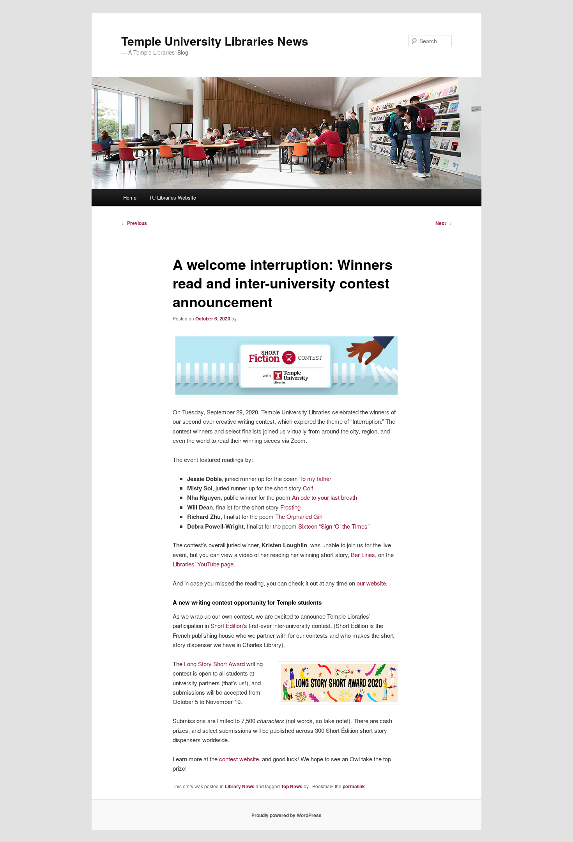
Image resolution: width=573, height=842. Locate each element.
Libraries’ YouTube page (203, 564)
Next (443, 222)
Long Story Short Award (213, 664)
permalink (354, 786)
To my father (314, 478)
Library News (240, 786)
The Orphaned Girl (298, 516)
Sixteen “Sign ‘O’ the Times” (333, 526)
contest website (239, 759)
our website (370, 583)
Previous (134, 222)
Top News (291, 786)
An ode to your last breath (323, 497)
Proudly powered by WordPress (286, 815)
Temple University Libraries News (214, 40)
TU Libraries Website (172, 197)
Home (129, 197)
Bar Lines (362, 554)
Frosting (290, 507)
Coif (307, 488)
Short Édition (226, 625)
